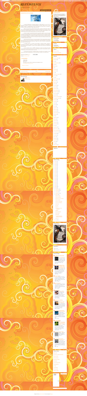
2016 (56, 175)
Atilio (54, 64)
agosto (57, 194)
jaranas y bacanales (57, 96)
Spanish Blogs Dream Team (59, 265)
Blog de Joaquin (57, 283)
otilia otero (55, 109)
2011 (55, 182)
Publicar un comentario (25, 65)
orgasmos (55, 107)
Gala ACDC (57, 214)
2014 (56, 178)
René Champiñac (56, 130)
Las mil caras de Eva (57, 362)
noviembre (57, 190)
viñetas (55, 141)
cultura (55, 80)
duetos (55, 83)
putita (54, 125)
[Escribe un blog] (34, 54)
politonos (55, 120)
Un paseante (56, 367)
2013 (56, 179)
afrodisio (55, 59)
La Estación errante (57, 98)
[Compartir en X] (35, 54)
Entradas (56, 248)
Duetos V (56, 206)
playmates (55, 117)
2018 (56, 172)
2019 (56, 171)
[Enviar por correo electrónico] (33, 54)
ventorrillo (55, 139)
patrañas (55, 114)
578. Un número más (62, 257)
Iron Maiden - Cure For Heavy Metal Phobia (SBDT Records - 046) (62, 267)
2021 (56, 168)
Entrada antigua (47, 71)
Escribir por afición (57, 359)
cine (54, 77)
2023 (56, 165)
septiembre (57, 193)
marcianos (55, 101)
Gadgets (56, 210)
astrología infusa (56, 62)
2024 (56, 164)
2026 (56, 161)
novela (55, 106)
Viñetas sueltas (56, 370)
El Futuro (56, 205)
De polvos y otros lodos (57, 52)
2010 (56, 183)
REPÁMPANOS (30, 4)
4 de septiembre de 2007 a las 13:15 (28, 63)
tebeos (55, 136)
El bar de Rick (57, 290)
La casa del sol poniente (59, 338)
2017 (56, 174)
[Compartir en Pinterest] (37, 54)
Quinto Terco (56, 128)
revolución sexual (56, 131)
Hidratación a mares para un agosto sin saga (61, 302)
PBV (54, 115)
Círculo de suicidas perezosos (58, 354)
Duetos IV (57, 218)
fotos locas (55, 93)
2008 (56, 186)
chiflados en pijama (57, 74)
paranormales (56, 112)
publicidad (55, 123)
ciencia (55, 75)
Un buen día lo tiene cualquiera (58, 208)
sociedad (28, 55)
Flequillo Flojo (56, 91)
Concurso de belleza (58, 202)
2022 (56, 167)
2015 (56, 176)
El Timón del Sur (57, 12)
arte (54, 61)
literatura (55, 99)
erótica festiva (56, 90)
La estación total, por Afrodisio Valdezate (58, 216)
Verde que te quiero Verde (59, 331)
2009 (56, 185)
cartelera (55, 69)
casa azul (55, 70)
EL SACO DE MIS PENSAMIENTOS (57, 321)
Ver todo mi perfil (27, 79)
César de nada (57, 195)
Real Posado (57, 213)
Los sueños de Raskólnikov (59, 310)
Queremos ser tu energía (59, 198)
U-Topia (55, 365)
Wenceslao (55, 144)
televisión (55, 138)
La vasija (56, 276)
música (55, 104)
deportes (55, 82)
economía (25, 55)
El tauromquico (56, 357)
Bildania (55, 66)
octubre (57, 191)
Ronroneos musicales (62, 311)
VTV (54, 143)
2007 (56, 187)
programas (55, 122)
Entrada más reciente (24, 71)
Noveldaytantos (56, 364)
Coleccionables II (58, 197)
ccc (54, 72)
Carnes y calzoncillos (58, 201)
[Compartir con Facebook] (36, 54)
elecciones (55, 88)
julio (56, 219)
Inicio (36, 71)
